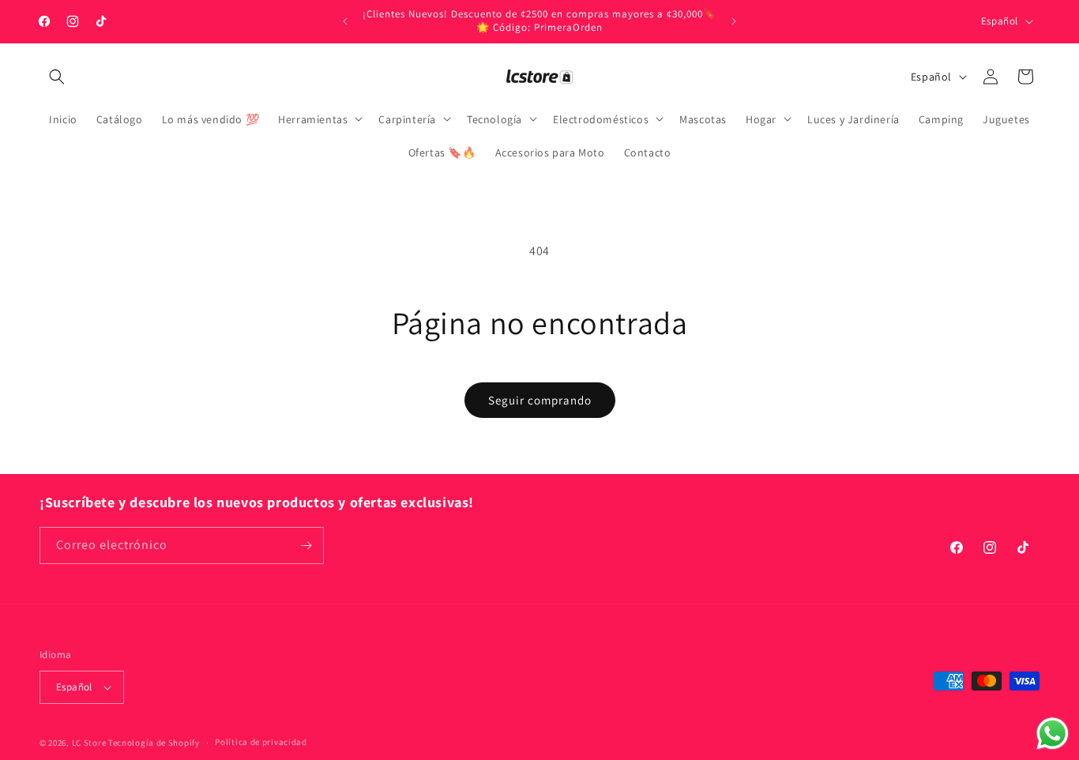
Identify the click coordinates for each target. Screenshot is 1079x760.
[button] (56, 76)
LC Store (89, 742)
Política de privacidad (260, 741)
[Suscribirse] (305, 545)
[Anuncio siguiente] (733, 21)
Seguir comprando (540, 400)
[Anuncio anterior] (345, 21)
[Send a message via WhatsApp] (1052, 733)
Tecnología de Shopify (154, 742)
